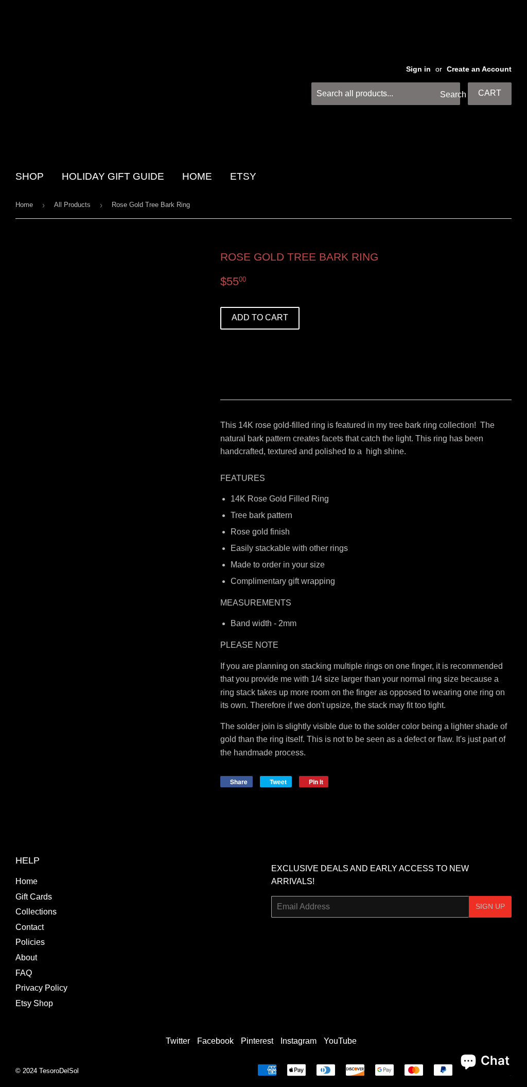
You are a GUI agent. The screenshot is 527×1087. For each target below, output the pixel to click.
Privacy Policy (41, 988)
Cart (489, 93)
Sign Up (490, 906)
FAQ (23, 973)
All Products (72, 205)
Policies (30, 942)
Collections (36, 911)
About (26, 957)
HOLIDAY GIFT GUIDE (113, 176)
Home (24, 205)
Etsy (243, 176)
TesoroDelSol (59, 1071)
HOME (197, 176)
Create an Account (479, 69)
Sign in (418, 69)
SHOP (29, 176)
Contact (29, 927)
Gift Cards (33, 896)
